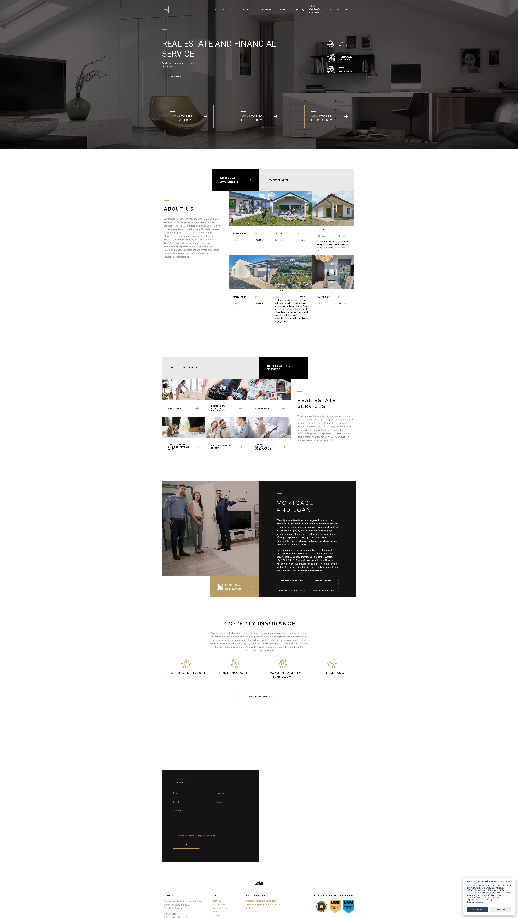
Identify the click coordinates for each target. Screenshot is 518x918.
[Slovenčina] (330, 9)
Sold (232, 10)
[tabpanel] (259, 54)
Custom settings (475, 902)
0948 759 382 (315, 12)
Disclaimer (250, 908)
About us (219, 10)
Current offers (247, 10)
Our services (267, 10)
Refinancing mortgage (323, 590)
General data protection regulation (262, 904)
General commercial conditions (261, 901)
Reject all (501, 909)
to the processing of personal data (201, 835)
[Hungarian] (346, 9)
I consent (197, 835)
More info (175, 77)
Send (186, 845)
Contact (283, 10)
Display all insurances (259, 696)
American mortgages (323, 581)
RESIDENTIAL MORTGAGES (292, 581)
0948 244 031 (315, 9)
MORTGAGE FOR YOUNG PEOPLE (292, 590)
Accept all (477, 909)
